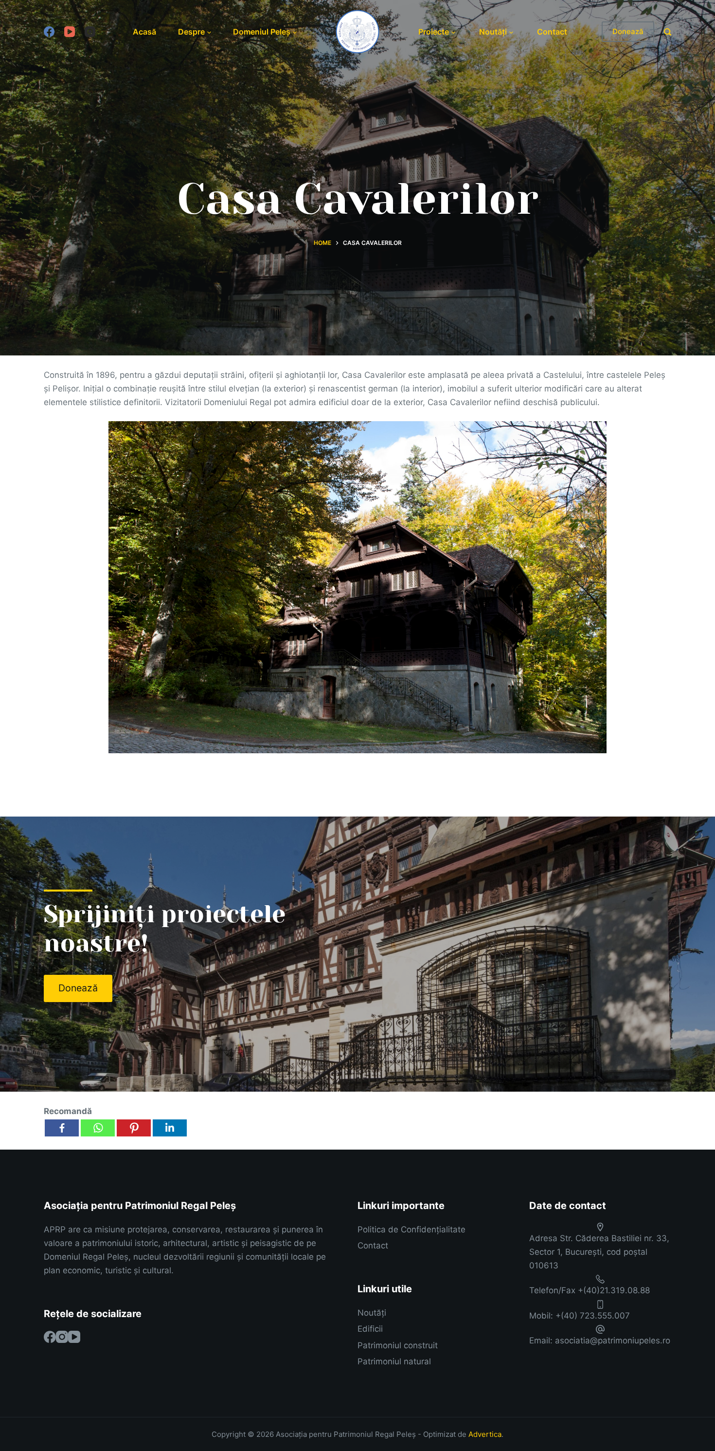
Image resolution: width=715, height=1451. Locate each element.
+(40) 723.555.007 (592, 1316)
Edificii (370, 1329)
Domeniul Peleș (261, 32)
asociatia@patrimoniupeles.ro (612, 1340)
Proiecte (433, 32)
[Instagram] (90, 31)
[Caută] (667, 32)
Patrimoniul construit (398, 1345)
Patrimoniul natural (394, 1361)
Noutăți (493, 32)
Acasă (144, 32)
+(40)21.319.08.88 (614, 1290)
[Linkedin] (170, 1127)
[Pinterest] (134, 1127)
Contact (552, 32)
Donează (628, 31)
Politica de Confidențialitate (411, 1229)
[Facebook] (49, 31)
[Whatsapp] (98, 1127)
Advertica (484, 1434)
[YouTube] (69, 31)
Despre (191, 32)
